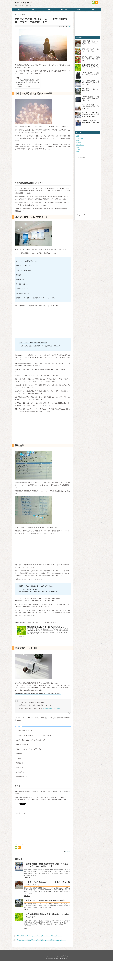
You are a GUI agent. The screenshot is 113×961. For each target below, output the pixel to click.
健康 (93, 9)
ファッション (80, 145)
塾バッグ (34, 9)
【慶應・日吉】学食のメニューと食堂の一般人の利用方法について (90, 42)
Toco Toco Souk (23, 2)
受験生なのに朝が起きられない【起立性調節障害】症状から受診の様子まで (90, 106)
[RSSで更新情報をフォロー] (96, 2)
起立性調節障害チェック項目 (51, 708)
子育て (78, 149)
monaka (67, 852)
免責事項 (58, 956)
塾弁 (49, 9)
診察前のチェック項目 (23, 86)
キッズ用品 (64, 9)
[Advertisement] (43, 164)
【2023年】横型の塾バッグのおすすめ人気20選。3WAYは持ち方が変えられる (90, 98)
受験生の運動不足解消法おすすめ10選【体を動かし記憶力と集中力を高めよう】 (39, 936)
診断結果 (19, 84)
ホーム (19, 9)
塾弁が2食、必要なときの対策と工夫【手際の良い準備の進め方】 (91, 58)
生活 (77, 140)
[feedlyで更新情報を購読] (93, 2)
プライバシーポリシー (50, 956)
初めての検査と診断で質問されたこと (28, 82)
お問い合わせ (65, 956)
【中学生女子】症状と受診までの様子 (28, 80)
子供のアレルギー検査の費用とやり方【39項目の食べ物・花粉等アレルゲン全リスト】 (41, 940)
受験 (78, 9)
